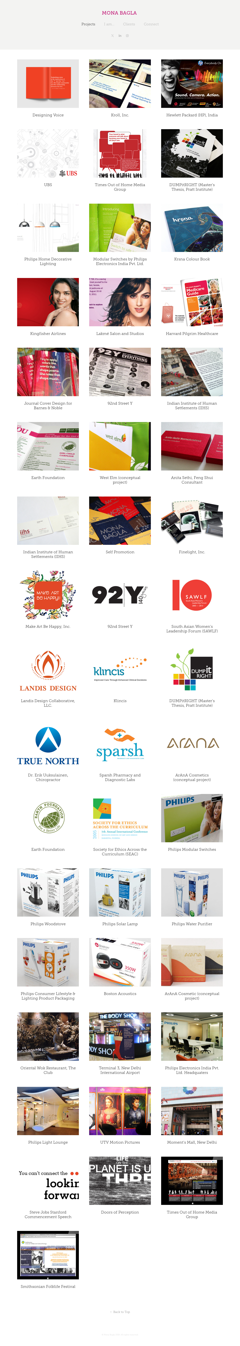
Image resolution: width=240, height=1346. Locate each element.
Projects (88, 24)
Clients (129, 24)
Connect (151, 24)
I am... (109, 24)
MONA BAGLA (120, 13)
